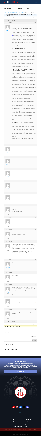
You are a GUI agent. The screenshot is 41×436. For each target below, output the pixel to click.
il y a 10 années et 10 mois (9, 15)
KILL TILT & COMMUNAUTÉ (14, 12)
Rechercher (34, 340)
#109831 (35, 217)
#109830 (35, 205)
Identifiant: (6, 330)
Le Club (12, 421)
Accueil (5, 12)
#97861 (35, 22)
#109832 (35, 229)
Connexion (33, 336)
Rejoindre (21, 371)
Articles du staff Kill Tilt (21, 12)
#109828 (35, 181)
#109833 (35, 241)
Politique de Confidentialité (28, 424)
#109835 (35, 272)
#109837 (35, 297)
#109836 (35, 284)
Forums (8, 12)
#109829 (35, 193)
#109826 (35, 156)
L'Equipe (29, 421)
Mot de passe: (7, 332)
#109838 (35, 309)
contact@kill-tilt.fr (21, 426)
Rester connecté (8, 334)
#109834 (35, 259)
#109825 (35, 144)
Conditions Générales (12, 424)
